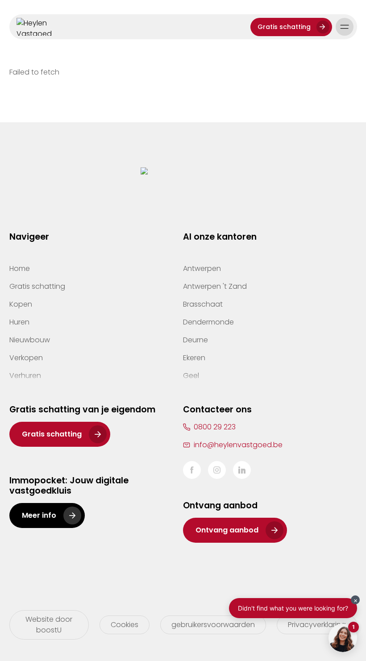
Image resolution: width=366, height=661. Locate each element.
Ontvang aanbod (226, 530)
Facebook (192, 470)
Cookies (124, 624)
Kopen (20, 304)
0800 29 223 (215, 427)
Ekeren (194, 358)
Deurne (195, 340)
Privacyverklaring (317, 624)
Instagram (217, 470)
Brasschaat (203, 304)
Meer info (39, 515)
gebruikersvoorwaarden (213, 624)
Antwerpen (202, 268)
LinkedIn (242, 470)
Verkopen (26, 358)
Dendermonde (208, 322)
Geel (191, 375)
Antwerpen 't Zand (215, 286)
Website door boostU (48, 624)
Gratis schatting (284, 26)
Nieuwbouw (29, 340)
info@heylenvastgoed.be (238, 445)
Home (19, 268)
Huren (19, 322)
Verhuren (25, 375)
